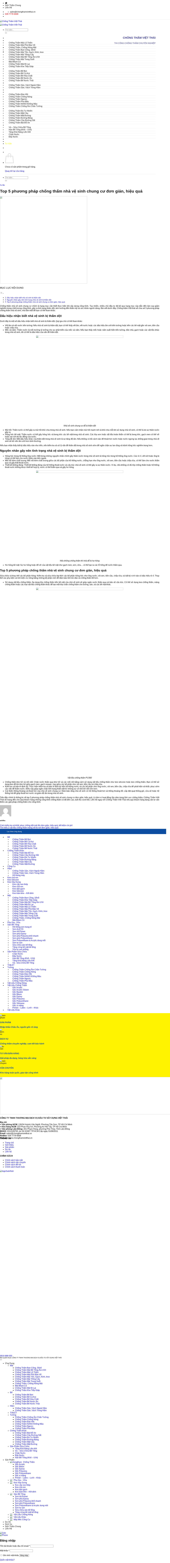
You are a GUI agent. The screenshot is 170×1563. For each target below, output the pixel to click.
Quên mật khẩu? (7, 1560)
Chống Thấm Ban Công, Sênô (28, 1368)
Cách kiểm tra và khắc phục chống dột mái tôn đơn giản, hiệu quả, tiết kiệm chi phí (36, 825)
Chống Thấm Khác (18, 1431)
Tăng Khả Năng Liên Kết (26, 1449)
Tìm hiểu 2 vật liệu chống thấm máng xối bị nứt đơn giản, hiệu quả (29, 828)
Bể (8, 837)
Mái (9, 895)
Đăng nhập (24, 1555)
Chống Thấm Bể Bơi (24, 1395)
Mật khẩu (4, 1551)
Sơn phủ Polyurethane (25, 1503)
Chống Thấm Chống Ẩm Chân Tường (25, 106)
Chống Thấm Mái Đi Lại (25, 1388)
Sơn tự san (20, 1508)
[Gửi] (6, 180)
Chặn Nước (20, 1453)
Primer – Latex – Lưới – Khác (25, 1008)
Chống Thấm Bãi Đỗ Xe (19, 123)
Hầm (9, 868)
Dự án (8, 1149)
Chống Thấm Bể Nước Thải (21, 80)
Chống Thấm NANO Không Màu (29, 1424)
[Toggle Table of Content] (2, 293)
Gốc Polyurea (21, 1471)
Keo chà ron (20, 1487)
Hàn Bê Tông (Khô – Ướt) (26, 1457)
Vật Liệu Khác (13, 1010)
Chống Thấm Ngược (24, 1426)
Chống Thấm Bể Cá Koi (25, 1397)
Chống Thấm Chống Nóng (26, 1419)
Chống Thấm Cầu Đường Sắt (28, 1435)
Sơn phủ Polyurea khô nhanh (28, 1501)
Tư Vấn (8, 144)
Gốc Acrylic (20, 1464)
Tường (10, 967)
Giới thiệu (9, 1145)
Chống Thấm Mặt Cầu (24, 1442)
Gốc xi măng (20, 1475)
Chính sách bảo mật (14, 1160)
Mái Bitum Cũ (21, 1386)
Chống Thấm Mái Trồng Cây (27, 1379)
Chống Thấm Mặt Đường (23, 864)
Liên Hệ (8, 7)
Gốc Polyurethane (23, 1473)
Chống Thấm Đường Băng (27, 1440)
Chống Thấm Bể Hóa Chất (26, 1399)
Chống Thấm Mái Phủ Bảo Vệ (28, 1374)
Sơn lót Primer (21, 1496)
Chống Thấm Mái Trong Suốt (27, 1381)
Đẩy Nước (13, 137)
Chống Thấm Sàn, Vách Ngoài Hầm (31, 1408)
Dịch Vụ (8, 141)
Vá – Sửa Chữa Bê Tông (26, 1451)
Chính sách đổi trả (13, 1165)
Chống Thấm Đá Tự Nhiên (27, 1437)
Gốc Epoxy (20, 1469)
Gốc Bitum (19, 1466)
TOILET (8, 90)
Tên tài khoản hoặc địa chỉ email (15, 1546)
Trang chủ (9, 1143)
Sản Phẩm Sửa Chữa (19, 1446)
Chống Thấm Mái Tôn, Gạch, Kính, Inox (32, 1377)
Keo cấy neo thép (22, 1485)
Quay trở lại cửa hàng (14, 171)
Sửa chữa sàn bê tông (25, 1510)
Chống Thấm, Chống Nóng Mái (26, 918)
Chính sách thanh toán (15, 1167)
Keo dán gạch (21, 1489)
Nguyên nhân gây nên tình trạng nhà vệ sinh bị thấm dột (29, 300)
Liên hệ (8, 1152)
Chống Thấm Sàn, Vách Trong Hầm (24, 87)
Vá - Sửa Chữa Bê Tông (23, 963)
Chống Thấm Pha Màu (25, 1428)
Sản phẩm (9, 1147)
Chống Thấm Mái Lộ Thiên (27, 1372)
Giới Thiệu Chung (13, 5)
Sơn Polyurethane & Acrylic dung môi (29, 940)
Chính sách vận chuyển (15, 1162)
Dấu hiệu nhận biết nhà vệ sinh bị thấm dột (24, 298)
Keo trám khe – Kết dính (23, 893)
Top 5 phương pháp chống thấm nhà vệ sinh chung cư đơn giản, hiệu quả (36, 302)
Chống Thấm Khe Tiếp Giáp (21, 66)
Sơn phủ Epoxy (22, 1499)
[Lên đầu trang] (1, 1359)
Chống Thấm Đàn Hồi (24, 1422)
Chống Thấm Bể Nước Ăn (26, 1401)
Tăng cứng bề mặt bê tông (26, 1512)
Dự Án (8, 139)
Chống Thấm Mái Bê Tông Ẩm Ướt (30, 1370)
